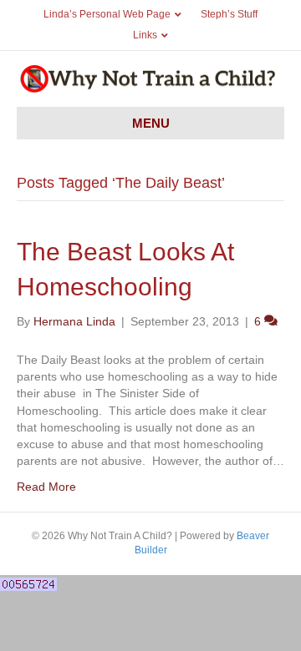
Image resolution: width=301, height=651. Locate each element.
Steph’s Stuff (229, 14)
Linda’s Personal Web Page (107, 14)
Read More (46, 486)
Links (145, 35)
